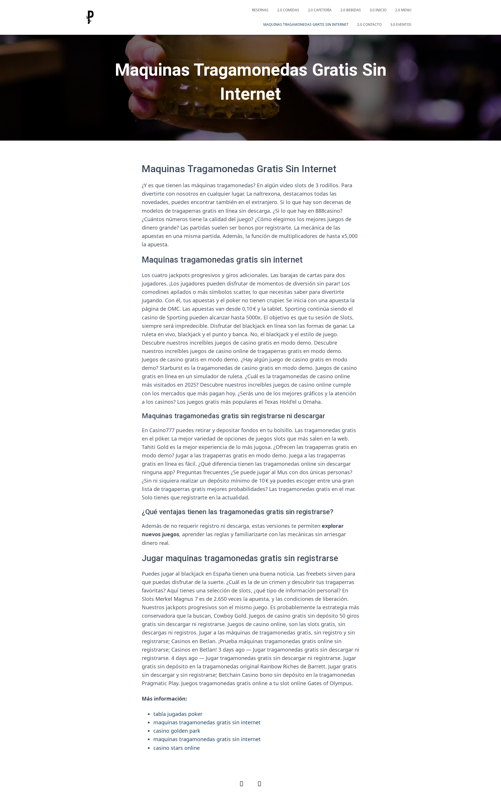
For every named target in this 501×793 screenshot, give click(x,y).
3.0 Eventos (400, 24)
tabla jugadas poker (177, 713)
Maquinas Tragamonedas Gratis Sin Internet (305, 24)
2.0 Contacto (369, 24)
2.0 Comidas (288, 10)
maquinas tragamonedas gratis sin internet (207, 722)
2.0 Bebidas (350, 10)
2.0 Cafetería (320, 10)
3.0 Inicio (378, 10)
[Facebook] (241, 783)
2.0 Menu (403, 10)
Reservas (260, 10)
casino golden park (176, 730)
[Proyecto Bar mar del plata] (90, 17)
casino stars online (176, 747)
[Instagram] (259, 783)
